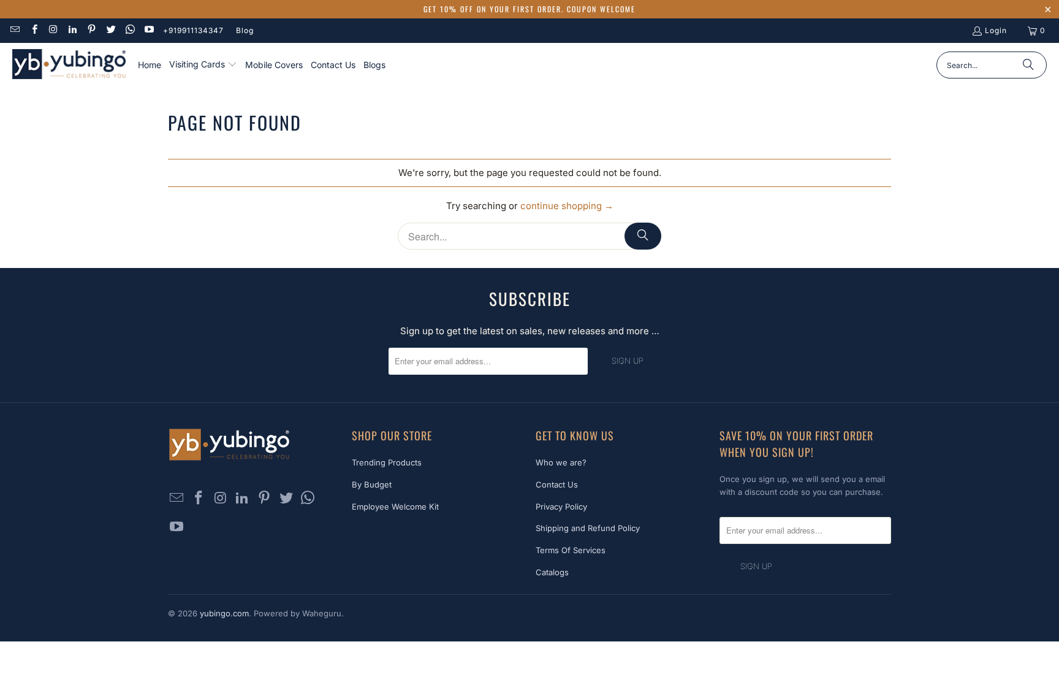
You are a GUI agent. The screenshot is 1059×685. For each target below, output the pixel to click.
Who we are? (561, 462)
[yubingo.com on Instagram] (53, 30)
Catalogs (552, 572)
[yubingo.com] (69, 65)
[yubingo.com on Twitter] (110, 30)
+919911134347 (193, 30)
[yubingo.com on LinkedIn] (72, 30)
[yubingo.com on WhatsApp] (129, 30)
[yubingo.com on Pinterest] (91, 30)
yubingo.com (224, 613)
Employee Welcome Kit (395, 506)
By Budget (372, 484)
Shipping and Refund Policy (588, 528)
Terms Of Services (570, 550)
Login (996, 30)
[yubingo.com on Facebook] (33, 30)
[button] (203, 65)
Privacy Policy (561, 506)
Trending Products (387, 462)
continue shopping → (566, 206)
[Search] (1028, 65)
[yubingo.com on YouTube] (148, 30)
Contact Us (557, 484)
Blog (245, 30)
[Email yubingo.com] (14, 30)
